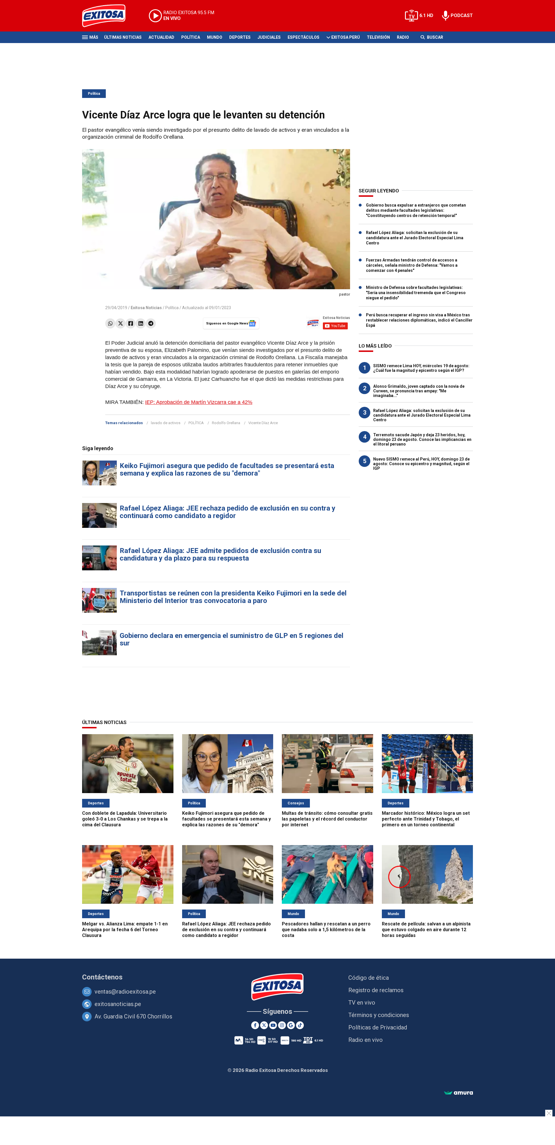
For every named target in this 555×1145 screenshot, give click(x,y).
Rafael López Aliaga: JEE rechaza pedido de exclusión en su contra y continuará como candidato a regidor (227, 512)
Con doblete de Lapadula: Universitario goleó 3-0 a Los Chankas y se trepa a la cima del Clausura (125, 818)
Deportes (240, 37)
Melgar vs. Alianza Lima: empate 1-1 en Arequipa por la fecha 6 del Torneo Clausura (125, 929)
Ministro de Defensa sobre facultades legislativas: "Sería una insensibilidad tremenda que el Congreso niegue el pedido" (416, 292)
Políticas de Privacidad (377, 1027)
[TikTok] (300, 1025)
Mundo (214, 37)
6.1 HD (426, 15)
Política (190, 37)
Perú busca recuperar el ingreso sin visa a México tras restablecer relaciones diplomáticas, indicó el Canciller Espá (419, 320)
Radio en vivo (365, 1039)
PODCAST (462, 15)
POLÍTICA (196, 423)
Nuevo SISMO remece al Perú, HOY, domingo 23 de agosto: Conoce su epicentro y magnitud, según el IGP (421, 464)
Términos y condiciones (378, 1015)
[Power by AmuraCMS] (458, 1093)
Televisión (378, 37)
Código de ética (368, 977)
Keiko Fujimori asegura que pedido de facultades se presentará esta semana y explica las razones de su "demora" (227, 469)
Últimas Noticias (123, 37)
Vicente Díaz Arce (263, 423)
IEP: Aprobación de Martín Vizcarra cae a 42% (198, 402)
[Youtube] (273, 1025)
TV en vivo (361, 1002)
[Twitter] (120, 323)
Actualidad (161, 37)
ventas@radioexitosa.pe (125, 991)
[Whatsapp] (110, 323)
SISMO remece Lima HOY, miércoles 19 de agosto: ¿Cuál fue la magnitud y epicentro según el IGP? (421, 368)
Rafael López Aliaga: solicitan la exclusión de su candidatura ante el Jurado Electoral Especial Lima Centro (414, 237)
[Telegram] (151, 323)
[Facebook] (130, 323)
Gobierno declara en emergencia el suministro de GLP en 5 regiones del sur (231, 639)
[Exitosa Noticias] (108, 15)
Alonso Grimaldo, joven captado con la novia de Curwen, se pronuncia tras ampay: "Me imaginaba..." (419, 391)
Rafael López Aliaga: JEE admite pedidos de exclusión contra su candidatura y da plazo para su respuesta (220, 554)
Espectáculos (303, 37)
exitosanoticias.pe (118, 1004)
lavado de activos (165, 423)
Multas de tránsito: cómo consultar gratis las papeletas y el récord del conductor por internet (327, 818)
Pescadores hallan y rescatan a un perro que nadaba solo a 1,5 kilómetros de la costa (326, 929)
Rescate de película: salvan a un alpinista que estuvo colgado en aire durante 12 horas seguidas (426, 929)
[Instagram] (282, 1025)
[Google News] (291, 1025)
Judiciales (269, 37)
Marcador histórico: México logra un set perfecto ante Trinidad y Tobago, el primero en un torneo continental (426, 818)
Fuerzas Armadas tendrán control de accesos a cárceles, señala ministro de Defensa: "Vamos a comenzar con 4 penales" (412, 265)
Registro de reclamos (376, 990)
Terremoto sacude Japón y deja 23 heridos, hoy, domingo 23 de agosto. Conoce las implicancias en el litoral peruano (422, 439)
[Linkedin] (141, 323)
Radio (403, 37)
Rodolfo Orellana (226, 423)
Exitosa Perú (345, 37)
